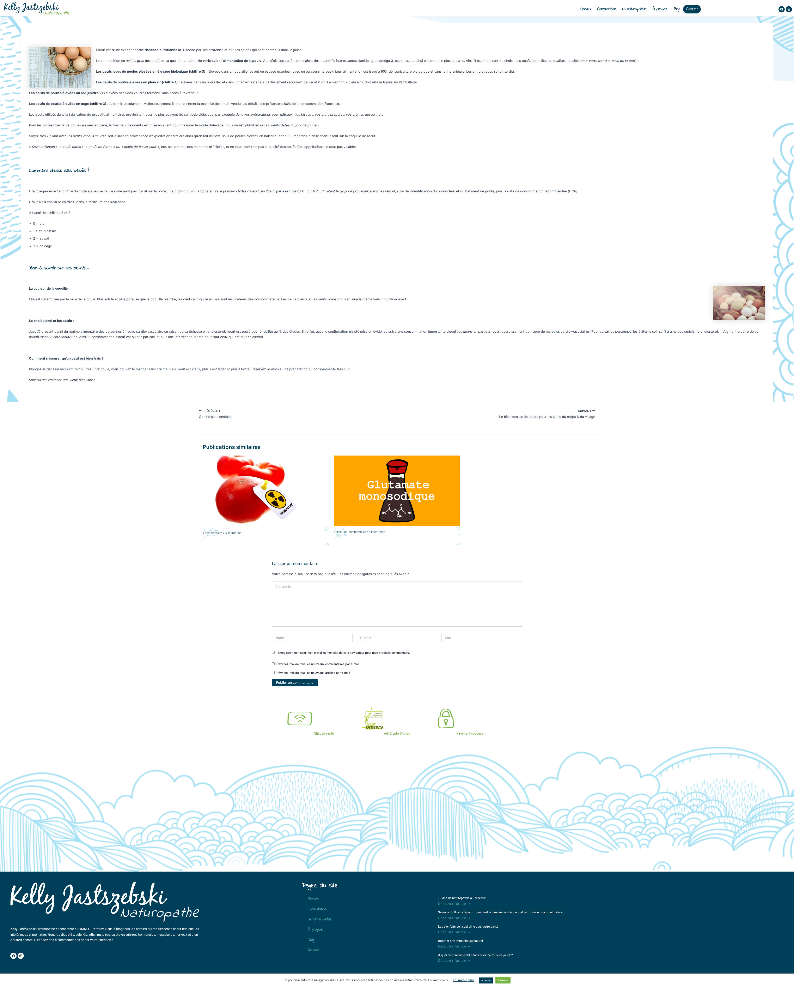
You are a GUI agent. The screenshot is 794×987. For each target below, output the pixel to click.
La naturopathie (634, 9)
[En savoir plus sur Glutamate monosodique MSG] (397, 490)
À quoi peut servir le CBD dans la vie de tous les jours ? (475, 955)
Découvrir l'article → (454, 904)
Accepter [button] (486, 980)
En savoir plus (463, 980)
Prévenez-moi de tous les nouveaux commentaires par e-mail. (318, 664)
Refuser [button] (503, 980)
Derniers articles (457, 885)
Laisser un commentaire (350, 532)
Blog (677, 9)
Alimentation (233, 533)
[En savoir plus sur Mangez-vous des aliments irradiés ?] (266, 491)
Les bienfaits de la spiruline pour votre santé (468, 926)
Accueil (585, 9)
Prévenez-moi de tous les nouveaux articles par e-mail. (313, 672)
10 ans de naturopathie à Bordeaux (461, 898)
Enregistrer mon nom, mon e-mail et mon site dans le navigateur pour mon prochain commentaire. (344, 652)
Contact (692, 9)
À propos (660, 9)
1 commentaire (212, 533)
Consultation (606, 9)
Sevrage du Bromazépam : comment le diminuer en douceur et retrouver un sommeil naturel (500, 912)
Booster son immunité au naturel (460, 941)
